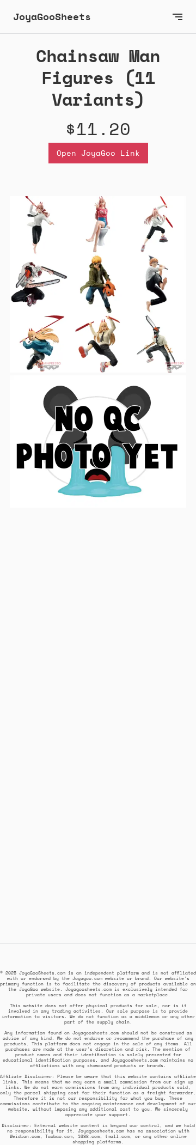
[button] (177, 16)
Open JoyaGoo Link (98, 153)
